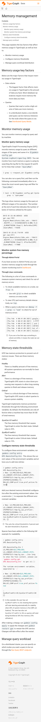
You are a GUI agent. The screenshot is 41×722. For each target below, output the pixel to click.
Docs (23, 3)
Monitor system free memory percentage (17, 32)
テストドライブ (28, 689)
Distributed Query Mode (21, 121)
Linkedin (11, 697)
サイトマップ (12, 718)
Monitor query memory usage (13, 29)
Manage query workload (11, 40)
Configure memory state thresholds (15, 37)
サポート (11, 686)
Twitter (10, 703)
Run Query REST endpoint (21, 650)
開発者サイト (27, 686)
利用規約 (11, 715)
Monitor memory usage (10, 26)
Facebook (11, 700)
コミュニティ (12, 689)
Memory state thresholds (11, 35)
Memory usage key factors (11, 24)
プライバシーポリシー (15, 712)
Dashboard (26, 268)
